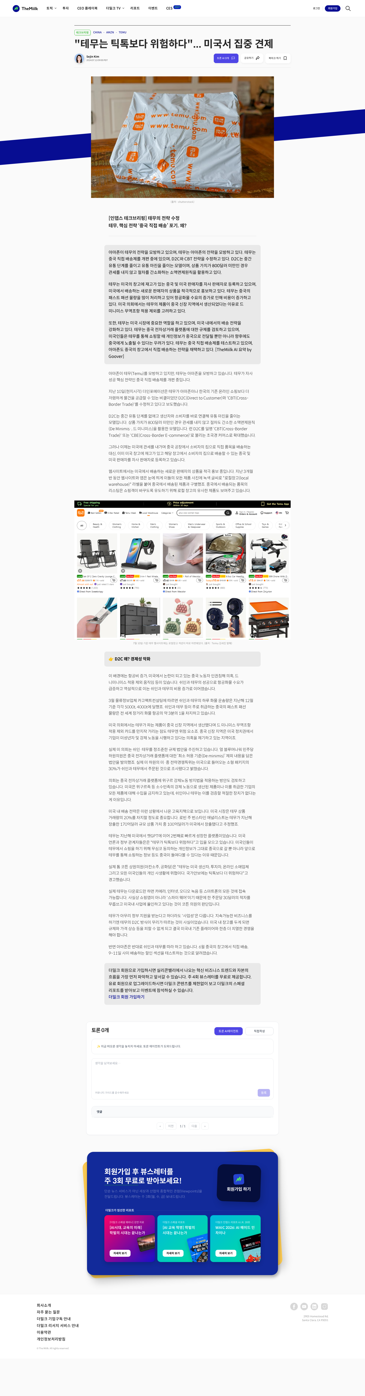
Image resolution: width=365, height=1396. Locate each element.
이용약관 (44, 1332)
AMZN (110, 32)
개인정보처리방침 (51, 1339)
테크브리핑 (82, 32)
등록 (264, 1093)
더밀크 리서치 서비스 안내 (58, 1325)
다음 (194, 1126)
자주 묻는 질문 (48, 1312)
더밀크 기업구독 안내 (54, 1319)
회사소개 (44, 1305)
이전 (171, 1126)
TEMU (123, 32)
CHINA (97, 32)
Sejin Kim (92, 56)
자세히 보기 (120, 1253)
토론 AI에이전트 (228, 1031)
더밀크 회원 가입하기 (126, 997)
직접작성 (259, 1031)
